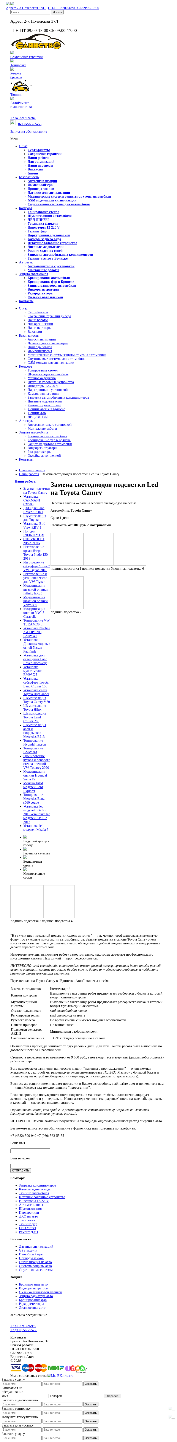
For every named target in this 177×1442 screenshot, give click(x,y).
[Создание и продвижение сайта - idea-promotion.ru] (76, 1372)
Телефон (56, 1396)
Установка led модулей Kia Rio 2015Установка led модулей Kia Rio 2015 (36, 814)
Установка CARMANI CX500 (31, 500)
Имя (5, 1396)
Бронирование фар (33, 1300)
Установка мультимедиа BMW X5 (32, 670)
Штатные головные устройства (42, 1197)
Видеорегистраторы (34, 1288)
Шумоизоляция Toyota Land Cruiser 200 (34, 717)
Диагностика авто (32, 1307)
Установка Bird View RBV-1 (34, 525)
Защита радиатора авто (36, 1296)
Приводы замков (31, 1258)
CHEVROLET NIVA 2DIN (33, 541)
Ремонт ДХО (28, 1232)
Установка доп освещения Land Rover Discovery (35, 659)
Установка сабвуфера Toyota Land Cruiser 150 (36, 682)
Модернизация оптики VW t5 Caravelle (34, 612)
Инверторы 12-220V (34, 1201)
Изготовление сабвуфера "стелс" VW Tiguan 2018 (36, 566)
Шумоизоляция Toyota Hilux (34, 707)
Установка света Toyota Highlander (36, 692)
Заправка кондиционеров (37, 1185)
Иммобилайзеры (31, 1254)
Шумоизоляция (30, 1208)
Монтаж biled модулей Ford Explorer (33, 787)
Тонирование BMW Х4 (33, 750)
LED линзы (27, 1228)
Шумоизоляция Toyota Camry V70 (36, 700)
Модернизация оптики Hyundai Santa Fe (35, 775)
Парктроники (29, 1212)
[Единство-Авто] (38, 49)
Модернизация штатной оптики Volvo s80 (35, 601)
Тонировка (27, 1220)
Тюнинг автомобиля (34, 1193)
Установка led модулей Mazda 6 (35, 827)
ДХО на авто (28, 1216)
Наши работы (25, 481)
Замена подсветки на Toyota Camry (36, 490)
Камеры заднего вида (35, 1189)
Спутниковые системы (36, 1270)
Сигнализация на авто (35, 1262)
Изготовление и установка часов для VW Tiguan (35, 577)
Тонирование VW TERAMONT (36, 622)
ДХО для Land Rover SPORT (33, 510)
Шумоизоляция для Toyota (34, 517)
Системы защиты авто (35, 1266)
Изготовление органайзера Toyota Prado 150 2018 (35, 552)
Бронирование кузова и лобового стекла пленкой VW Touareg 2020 (36, 761)
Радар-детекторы (31, 1304)
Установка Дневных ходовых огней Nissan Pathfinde (36, 645)
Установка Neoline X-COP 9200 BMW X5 (36, 632)
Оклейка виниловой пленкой (40, 1292)
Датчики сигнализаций (36, 1246)
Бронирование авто (33, 1284)
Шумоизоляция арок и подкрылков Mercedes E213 (34, 730)
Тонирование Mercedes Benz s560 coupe (33, 798)
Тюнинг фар (28, 1224)
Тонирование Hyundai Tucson (34, 742)
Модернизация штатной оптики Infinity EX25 (35, 589)
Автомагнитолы (31, 1205)
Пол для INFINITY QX (33, 533)
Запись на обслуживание (28, 131)
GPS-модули (28, 1250)
